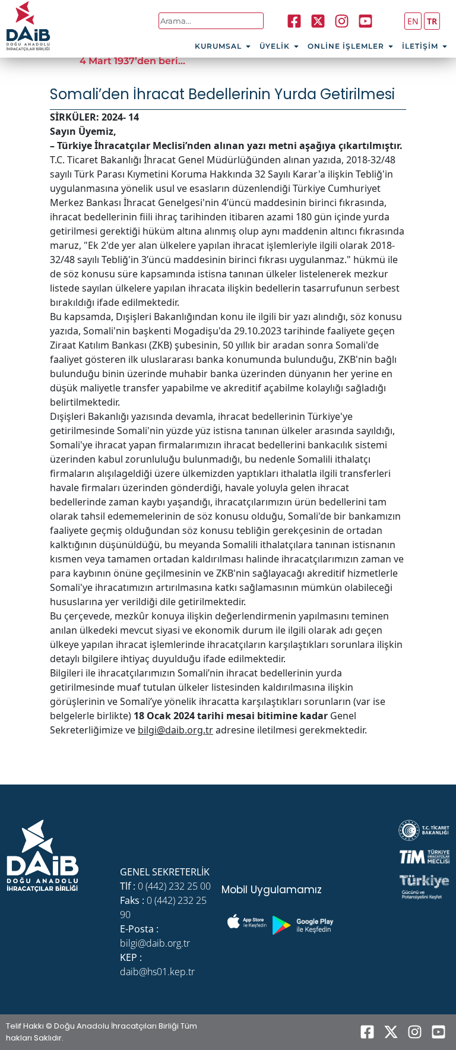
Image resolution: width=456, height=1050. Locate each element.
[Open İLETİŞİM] (444, 46)
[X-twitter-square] (318, 21)
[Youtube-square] (366, 21)
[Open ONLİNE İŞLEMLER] (390, 46)
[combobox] (211, 20)
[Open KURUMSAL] (248, 46)
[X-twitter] (391, 1032)
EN (413, 21)
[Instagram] (342, 21)
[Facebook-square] (294, 21)
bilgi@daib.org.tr (175, 729)
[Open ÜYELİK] (296, 46)
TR (432, 21)
